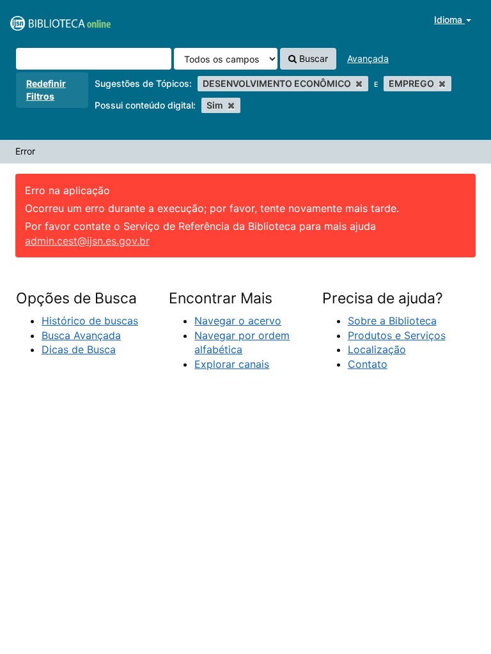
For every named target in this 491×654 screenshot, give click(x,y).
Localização (377, 349)
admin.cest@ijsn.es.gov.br (87, 240)
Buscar (312, 58)
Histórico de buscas (90, 320)
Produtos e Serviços (397, 335)
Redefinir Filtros (46, 90)
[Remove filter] (358, 83)
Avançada (368, 58)
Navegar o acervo (237, 320)
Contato (367, 364)
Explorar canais (231, 364)
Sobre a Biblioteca (392, 320)
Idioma (449, 19)
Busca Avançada (81, 335)
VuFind (41, 19)
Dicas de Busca (79, 349)
